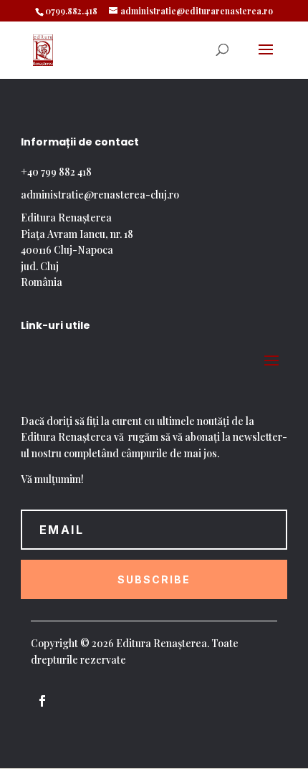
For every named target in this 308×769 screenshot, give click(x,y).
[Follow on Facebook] (42, 700)
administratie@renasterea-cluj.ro (100, 194)
